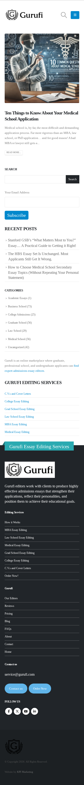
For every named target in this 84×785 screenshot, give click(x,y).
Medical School (16, 339)
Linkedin (34, 711)
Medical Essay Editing (17, 432)
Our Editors (11, 598)
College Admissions (19, 314)
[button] (64, 15)
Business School (17, 306)
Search (11, 169)
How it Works (12, 522)
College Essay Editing (17, 401)
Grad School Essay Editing (20, 409)
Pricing (9, 613)
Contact (9, 644)
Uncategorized (16, 347)
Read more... (14, 152)
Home (8, 651)
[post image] (42, 68)
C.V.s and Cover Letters (18, 393)
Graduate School (17, 322)
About (8, 636)
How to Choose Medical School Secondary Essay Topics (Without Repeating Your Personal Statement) (43, 272)
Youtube (25, 711)
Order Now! (11, 575)
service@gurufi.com (20, 674)
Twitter (17, 711)
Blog (7, 621)
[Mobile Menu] (75, 15)
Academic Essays (17, 298)
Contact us (16, 688)
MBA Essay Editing (16, 424)
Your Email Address (17, 192)
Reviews (9, 606)
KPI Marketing (25, 772)
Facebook (8, 711)
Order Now (40, 688)
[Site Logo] (24, 15)
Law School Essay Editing (19, 416)
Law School (14, 330)
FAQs (8, 629)
